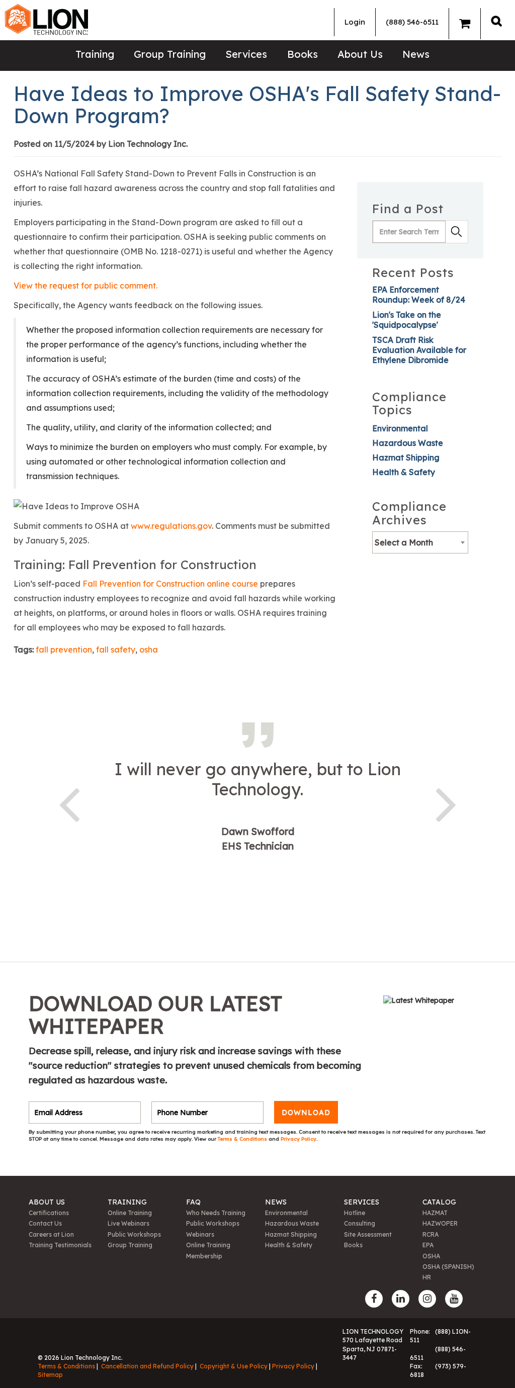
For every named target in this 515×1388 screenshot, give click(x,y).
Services (246, 54)
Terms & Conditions (243, 1139)
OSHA (431, 1256)
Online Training (130, 1213)
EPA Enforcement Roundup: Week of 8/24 (418, 295)
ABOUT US (47, 1202)
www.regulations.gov (171, 526)
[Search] (496, 21)
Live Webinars (128, 1223)
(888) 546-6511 (412, 22)
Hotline (354, 1213)
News (416, 54)
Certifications (49, 1213)
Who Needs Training (215, 1213)
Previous (69, 803)
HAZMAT (435, 1213)
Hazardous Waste (407, 443)
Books (302, 54)
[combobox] (420, 542)
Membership (204, 1256)
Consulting (359, 1223)
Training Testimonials (60, 1245)
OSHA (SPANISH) (448, 1266)
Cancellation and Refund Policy (147, 1366)
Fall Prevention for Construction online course (170, 584)
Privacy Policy (298, 1139)
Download (306, 1112)
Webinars (200, 1234)
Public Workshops (134, 1234)
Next (446, 803)
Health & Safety (403, 472)
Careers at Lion (51, 1234)
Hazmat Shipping (406, 457)
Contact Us (45, 1223)
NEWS (276, 1202)
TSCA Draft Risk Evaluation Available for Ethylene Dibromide (419, 350)
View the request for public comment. (85, 286)
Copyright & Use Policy (234, 1366)
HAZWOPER (440, 1223)
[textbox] (420, 542)
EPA (428, 1245)
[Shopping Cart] (464, 23)
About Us (360, 54)
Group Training (170, 54)
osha (148, 649)
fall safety (115, 649)
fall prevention (64, 649)
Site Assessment (368, 1234)
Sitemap (50, 1374)
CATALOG (439, 1202)
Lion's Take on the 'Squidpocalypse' (406, 320)
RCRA (430, 1234)
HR (426, 1277)
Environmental (400, 428)
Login (355, 22)
